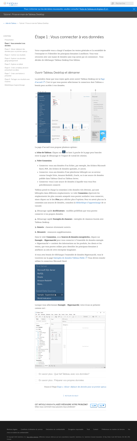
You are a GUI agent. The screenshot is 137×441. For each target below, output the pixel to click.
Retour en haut (71, 396)
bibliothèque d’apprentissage (88, 203)
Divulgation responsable (75, 429)
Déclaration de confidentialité (55, 429)
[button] (36, 374)
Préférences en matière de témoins (113, 429)
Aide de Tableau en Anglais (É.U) (94, 9)
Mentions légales (12, 429)
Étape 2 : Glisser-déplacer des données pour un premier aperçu (81, 387)
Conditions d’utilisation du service (31, 429)
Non (101, 406)
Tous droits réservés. (32, 437)
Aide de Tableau (11, 23)
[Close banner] (134, 9)
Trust (88, 429)
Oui (93, 406)
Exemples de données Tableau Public (70, 258)
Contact (95, 429)
